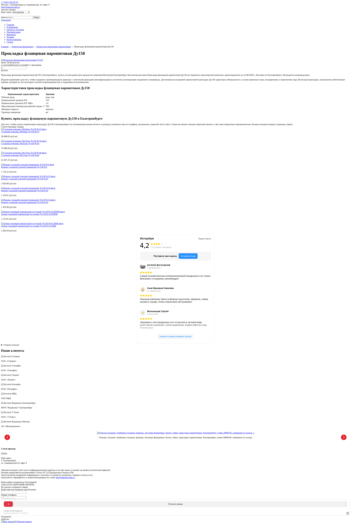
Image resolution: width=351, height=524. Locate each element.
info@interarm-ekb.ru (10, 7)
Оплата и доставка (15, 29)
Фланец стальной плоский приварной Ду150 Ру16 (24, 202)
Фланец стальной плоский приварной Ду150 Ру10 (24, 190)
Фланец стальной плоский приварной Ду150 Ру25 (24, 179)
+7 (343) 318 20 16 (9, 2)
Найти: (4, 17)
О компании (12, 27)
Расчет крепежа (14, 39)
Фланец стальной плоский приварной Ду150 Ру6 (24, 167)
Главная (10, 25)
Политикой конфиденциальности (64, 465)
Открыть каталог (11, 345)
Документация (13, 32)
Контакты (11, 34)
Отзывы (10, 37)
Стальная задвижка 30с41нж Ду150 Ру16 (20, 143)
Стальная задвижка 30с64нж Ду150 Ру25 (20, 132)
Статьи (10, 42)
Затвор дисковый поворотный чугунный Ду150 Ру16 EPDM (29, 214)
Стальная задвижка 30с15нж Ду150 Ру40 (20, 155)
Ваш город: (6, 12)
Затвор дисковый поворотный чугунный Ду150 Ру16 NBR (28, 226)
